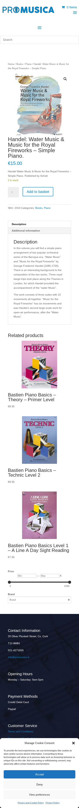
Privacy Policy (53, 803)
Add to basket (38, 192)
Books (19, 64)
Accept (39, 774)
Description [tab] (19, 224)
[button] (73, 743)
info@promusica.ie (19, 657)
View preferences (39, 794)
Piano (28, 64)
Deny (39, 784)
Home (11, 64)
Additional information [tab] (26, 230)
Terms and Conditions (20, 731)
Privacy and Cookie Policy (31, 803)
